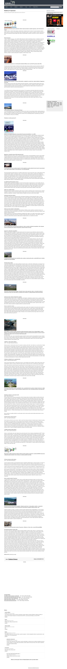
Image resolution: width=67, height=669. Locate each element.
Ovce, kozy (48, 104)
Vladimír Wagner (12, 559)
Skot (51, 105)
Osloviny (61, 103)
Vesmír (54, 105)
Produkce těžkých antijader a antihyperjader (9, 599)
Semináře (48, 105)
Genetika (48, 103)
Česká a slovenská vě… (50, 102)
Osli (58, 103)
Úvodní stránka (49, 101)
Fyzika (61, 102)
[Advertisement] (45, 2)
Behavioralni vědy (54, 101)
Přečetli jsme (55, 104)
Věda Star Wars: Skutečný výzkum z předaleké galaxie (11, 598)
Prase (51, 104)
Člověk (55, 102)
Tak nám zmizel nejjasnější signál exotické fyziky (10, 600)
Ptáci (58, 104)
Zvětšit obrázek (24, 70)
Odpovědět (6, 636)
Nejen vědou (55, 103)
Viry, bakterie (57, 105)
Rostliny (61, 104)
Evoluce (58, 102)
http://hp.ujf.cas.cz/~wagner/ (13, 554)
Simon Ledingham (12, 259)
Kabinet (52, 103)
